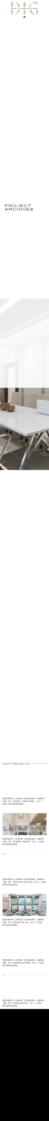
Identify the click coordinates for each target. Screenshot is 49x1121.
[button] (24, 17)
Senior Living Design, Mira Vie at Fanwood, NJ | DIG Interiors (23, 1003)
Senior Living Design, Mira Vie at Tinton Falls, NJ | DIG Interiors (24, 882)
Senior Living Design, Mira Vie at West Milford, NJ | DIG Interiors (23, 801)
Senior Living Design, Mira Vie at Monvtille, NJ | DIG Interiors (23, 922)
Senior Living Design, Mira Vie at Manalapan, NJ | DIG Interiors (23, 963)
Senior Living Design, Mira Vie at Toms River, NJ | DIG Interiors (23, 842)
